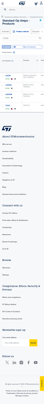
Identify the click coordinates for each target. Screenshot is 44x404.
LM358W (8, 94)
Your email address (9, 337)
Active (7, 79)
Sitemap (5, 275)
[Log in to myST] (41, 3)
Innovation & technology (12, 166)
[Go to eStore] (36, 3)
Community (6, 227)
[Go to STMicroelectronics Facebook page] (28, 363)
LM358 (8, 76)
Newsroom (6, 234)
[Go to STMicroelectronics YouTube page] (35, 363)
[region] (33, 83)
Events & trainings (9, 242)
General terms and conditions (14, 194)
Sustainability (7, 158)
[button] (2, 3)
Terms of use (11, 391)
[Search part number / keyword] (40, 38)
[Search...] (5, 9)
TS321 (7, 105)
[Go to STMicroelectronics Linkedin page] (14, 363)
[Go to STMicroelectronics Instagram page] (21, 363)
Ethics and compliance (11, 297)
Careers (5, 173)
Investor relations (9, 151)
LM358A (8, 85)
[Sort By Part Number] (12, 61)
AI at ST (5, 249)
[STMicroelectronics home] (22, 3)
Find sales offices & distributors (15, 220)
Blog (4, 187)
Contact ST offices (9, 213)
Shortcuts (6, 268)
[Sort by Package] (37, 60)
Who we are (7, 144)
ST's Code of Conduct (11, 311)
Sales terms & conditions (27, 391)
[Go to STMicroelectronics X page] (7, 363)
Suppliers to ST (8, 180)
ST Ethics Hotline (9, 304)
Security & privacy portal (12, 319)
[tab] (5, 31)
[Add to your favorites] (14, 52)
